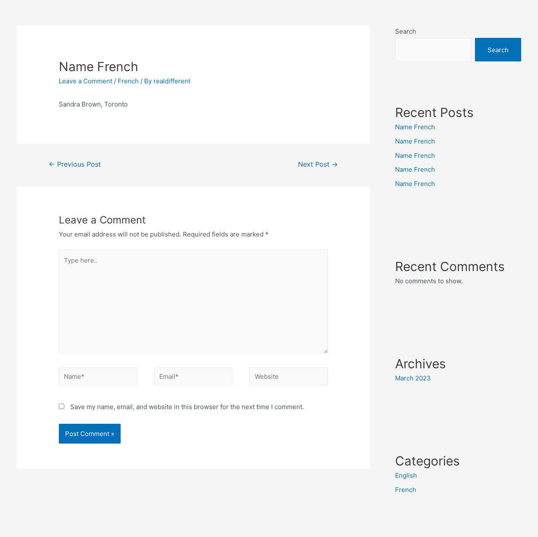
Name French (415, 127)
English (406, 475)
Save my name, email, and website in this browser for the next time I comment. (187, 407)
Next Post (318, 164)
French (128, 81)
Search (405, 31)
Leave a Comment (85, 81)
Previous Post (75, 164)
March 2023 (413, 378)
